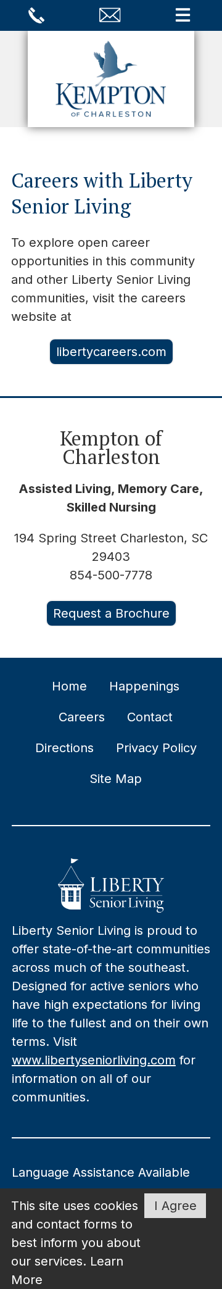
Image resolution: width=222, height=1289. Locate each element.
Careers (82, 717)
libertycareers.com (111, 351)
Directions (64, 747)
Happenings (144, 686)
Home (69, 686)
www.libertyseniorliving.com (94, 1060)
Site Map (115, 778)
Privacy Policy (156, 747)
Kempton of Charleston (111, 447)
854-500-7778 (111, 575)
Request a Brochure (111, 613)
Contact (150, 717)
